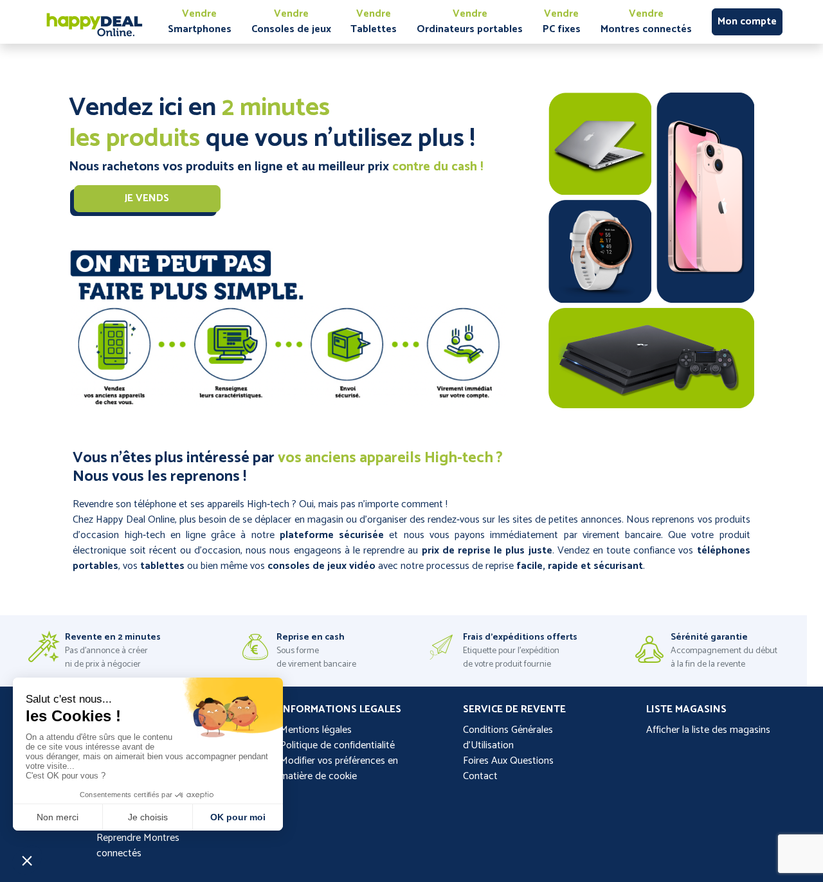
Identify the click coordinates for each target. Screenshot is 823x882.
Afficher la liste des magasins (708, 730)
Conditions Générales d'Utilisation (508, 737)
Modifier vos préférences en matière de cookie (339, 768)
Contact (480, 776)
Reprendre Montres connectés (137, 845)
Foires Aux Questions (508, 761)
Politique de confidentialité (337, 745)
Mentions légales (316, 730)
